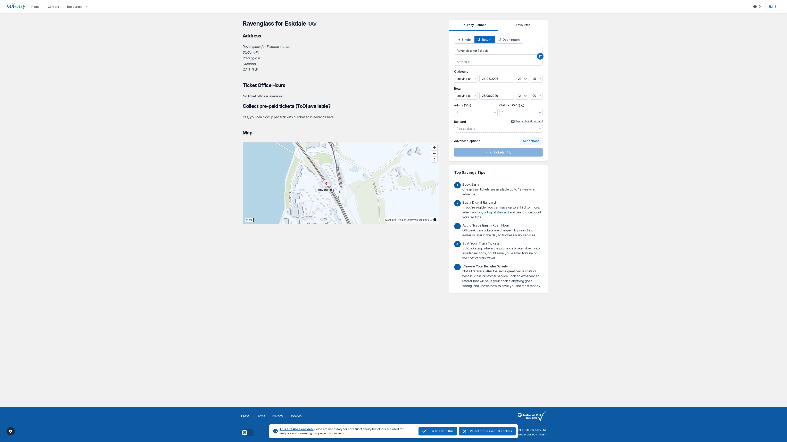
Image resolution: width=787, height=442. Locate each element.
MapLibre (390, 219)
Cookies (296, 416)
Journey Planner (474, 25)
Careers (53, 6)
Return (459, 88)
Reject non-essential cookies (491, 431)
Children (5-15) (510, 105)
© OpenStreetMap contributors (415, 219)
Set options (531, 141)
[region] (341, 183)
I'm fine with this (442, 431)
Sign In (772, 6)
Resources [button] (74, 6)
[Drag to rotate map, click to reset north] (434, 159)
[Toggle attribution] (434, 219)
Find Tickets (495, 152)
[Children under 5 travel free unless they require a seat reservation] (523, 105)
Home (35, 6)
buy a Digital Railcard (493, 212)
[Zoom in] (434, 147)
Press (245, 416)
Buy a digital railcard (529, 121)
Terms (260, 416)
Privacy (277, 416)
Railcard (460, 121)
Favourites (523, 25)
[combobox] (498, 50)
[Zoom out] (434, 153)
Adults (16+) (462, 105)
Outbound (461, 71)
